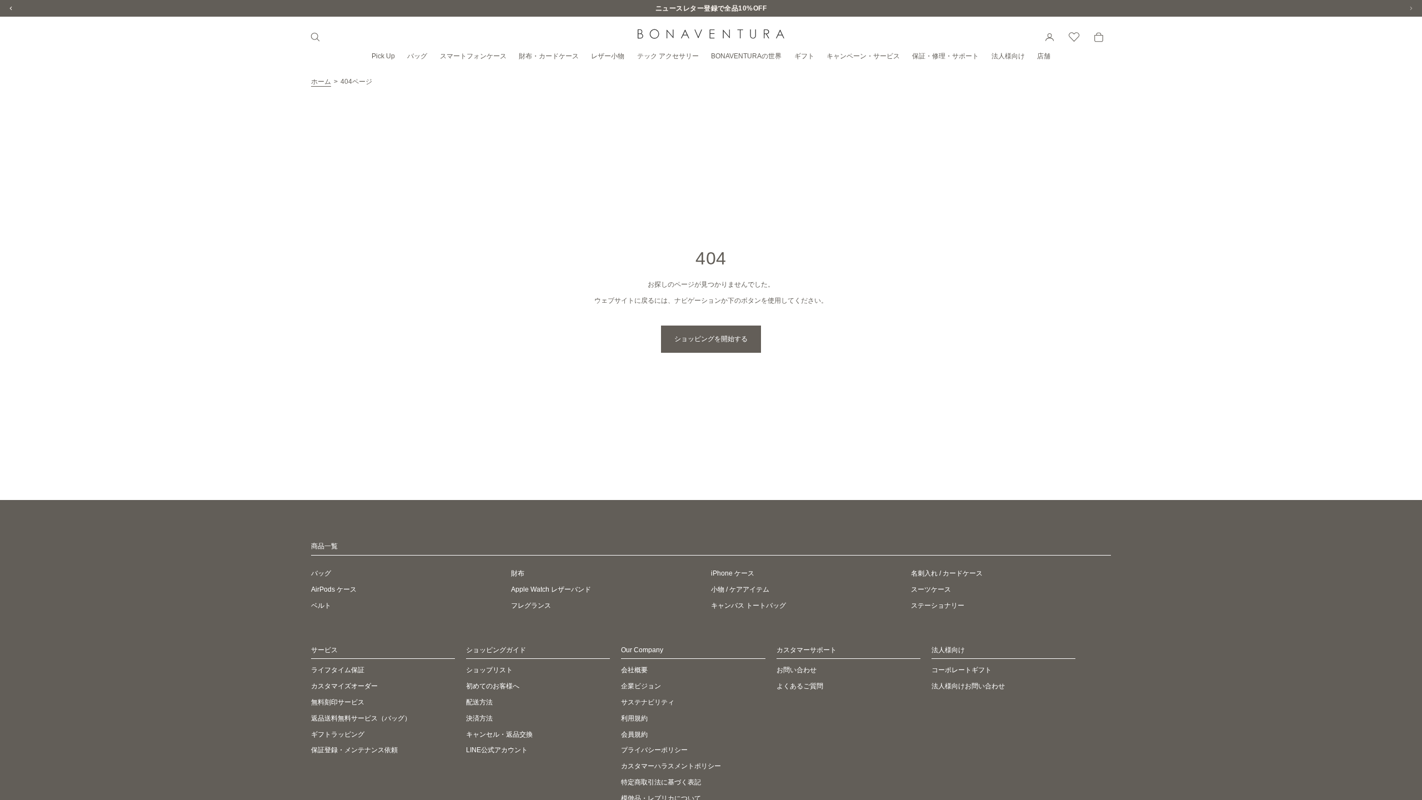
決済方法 (479, 718)
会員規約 (634, 734)
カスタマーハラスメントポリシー (671, 766)
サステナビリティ (647, 702)
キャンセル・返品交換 (499, 734)
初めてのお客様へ (492, 686)
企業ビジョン (641, 686)
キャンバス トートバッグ (748, 605)
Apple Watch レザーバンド (551, 589)
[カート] (1098, 37)
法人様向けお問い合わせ (968, 686)
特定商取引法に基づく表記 (661, 782)
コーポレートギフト (962, 670)
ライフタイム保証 (337, 670)
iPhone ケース (732, 573)
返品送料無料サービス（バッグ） (361, 718)
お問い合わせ (797, 670)
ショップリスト (489, 670)
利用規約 (634, 718)
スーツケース (931, 589)
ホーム (321, 82)
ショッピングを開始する (711, 339)
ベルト (321, 605)
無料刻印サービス (337, 702)
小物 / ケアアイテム (740, 589)
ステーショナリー (937, 605)
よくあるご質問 (800, 686)
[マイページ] (1050, 37)
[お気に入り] (1074, 37)
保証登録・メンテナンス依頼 (354, 750)
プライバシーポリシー (654, 750)
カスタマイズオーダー (344, 686)
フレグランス (531, 605)
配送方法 (479, 702)
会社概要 (634, 670)
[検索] (315, 37)
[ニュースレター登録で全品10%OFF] (711, 8)
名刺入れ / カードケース (947, 573)
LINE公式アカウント (497, 750)
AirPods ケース (334, 589)
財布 (517, 573)
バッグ (321, 573)
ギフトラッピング (337, 734)
